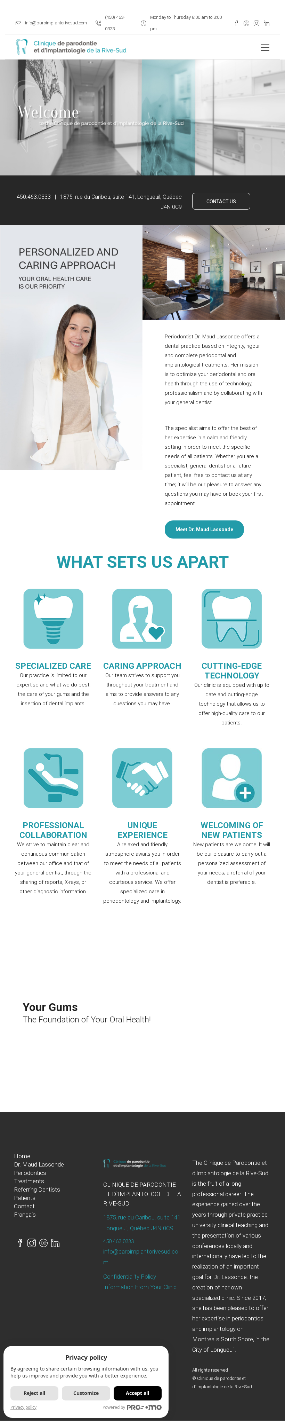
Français (25, 1214)
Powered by (114, 1407)
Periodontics (30, 1172)
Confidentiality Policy (129, 1276)
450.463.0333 (118, 1241)
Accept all (137, 1393)
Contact (24, 1206)
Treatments (29, 1181)
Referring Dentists (37, 1189)
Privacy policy (23, 1407)
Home (22, 1156)
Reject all (34, 1393)
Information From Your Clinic (140, 1286)
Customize (86, 1393)
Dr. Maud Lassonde (39, 1164)
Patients (24, 1197)
